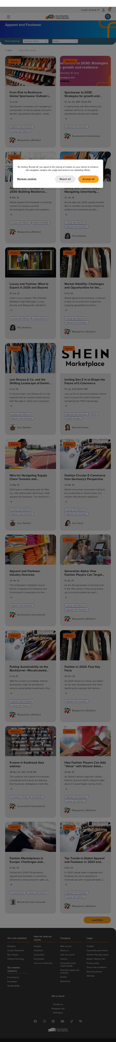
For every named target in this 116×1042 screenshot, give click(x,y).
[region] (58, 167)
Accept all (89, 172)
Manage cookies (27, 172)
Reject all (65, 172)
